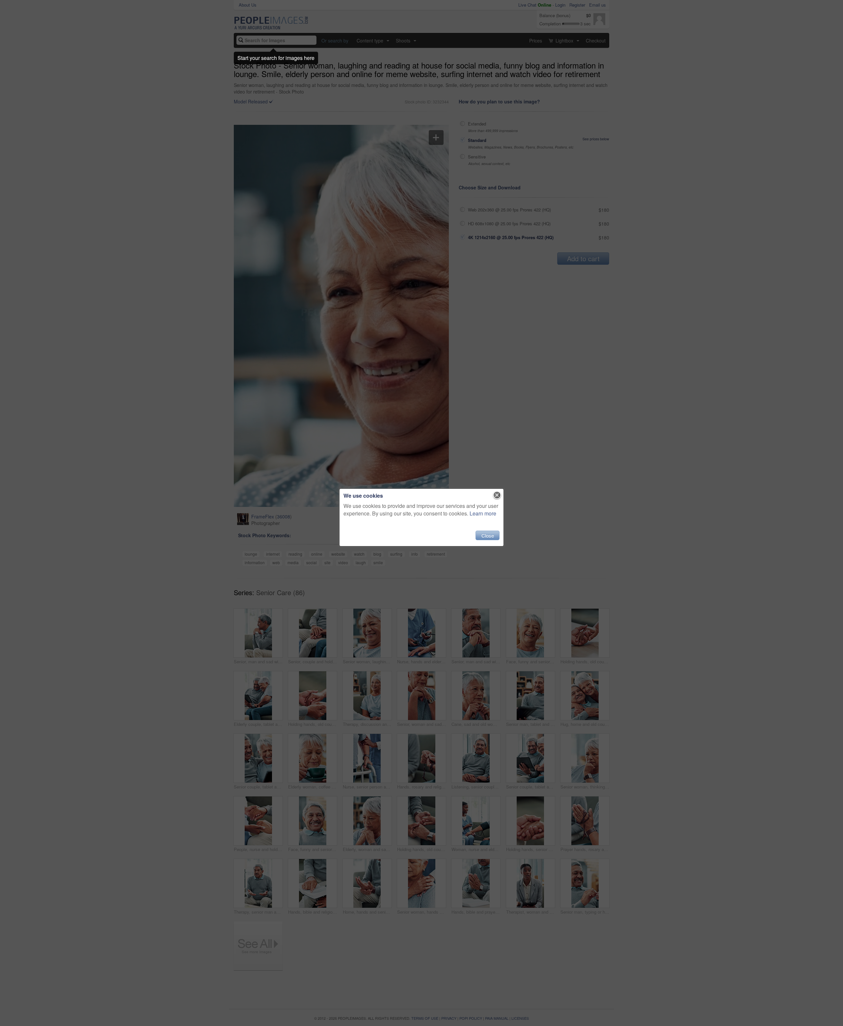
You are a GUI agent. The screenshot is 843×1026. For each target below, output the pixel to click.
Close (487, 535)
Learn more (483, 513)
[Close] (497, 495)
